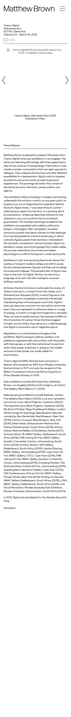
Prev (4, 80)
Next (67, 80)
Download (9, 508)
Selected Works (6, 40)
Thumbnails (12, 40)
